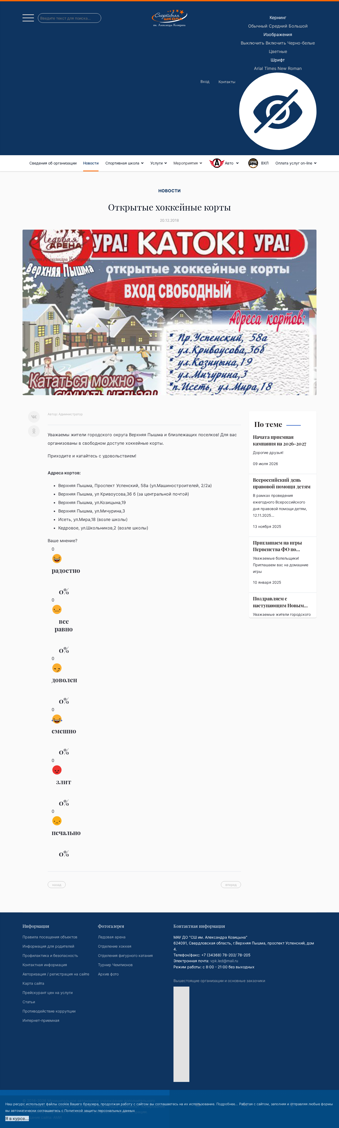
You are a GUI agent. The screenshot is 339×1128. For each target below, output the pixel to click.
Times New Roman (283, 68)
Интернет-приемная (41, 1020)
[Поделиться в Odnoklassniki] (34, 431)
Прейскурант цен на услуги (48, 992)
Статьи (29, 1002)
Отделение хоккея (114, 946)
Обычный (257, 26)
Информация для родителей (48, 946)
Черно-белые (301, 43)
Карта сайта (33, 983)
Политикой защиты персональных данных (99, 1111)
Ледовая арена (112, 937)
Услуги (156, 163)
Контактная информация (45, 964)
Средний (278, 26)
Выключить (252, 43)
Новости (91, 163)
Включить (276, 43)
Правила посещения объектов (50, 937)
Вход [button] (204, 81)
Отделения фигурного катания (125, 955)
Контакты (226, 81)
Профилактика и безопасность (50, 955)
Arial (258, 68)
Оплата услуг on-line (293, 163)
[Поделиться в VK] (34, 417)
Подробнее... (227, 1104)
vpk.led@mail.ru (224, 960)
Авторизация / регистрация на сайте (56, 974)
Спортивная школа (122, 163)
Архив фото (108, 974)
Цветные (278, 51)
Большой (298, 26)
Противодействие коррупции (49, 1011)
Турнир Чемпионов (115, 964)
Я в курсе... (17, 1118)
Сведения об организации (53, 163)
